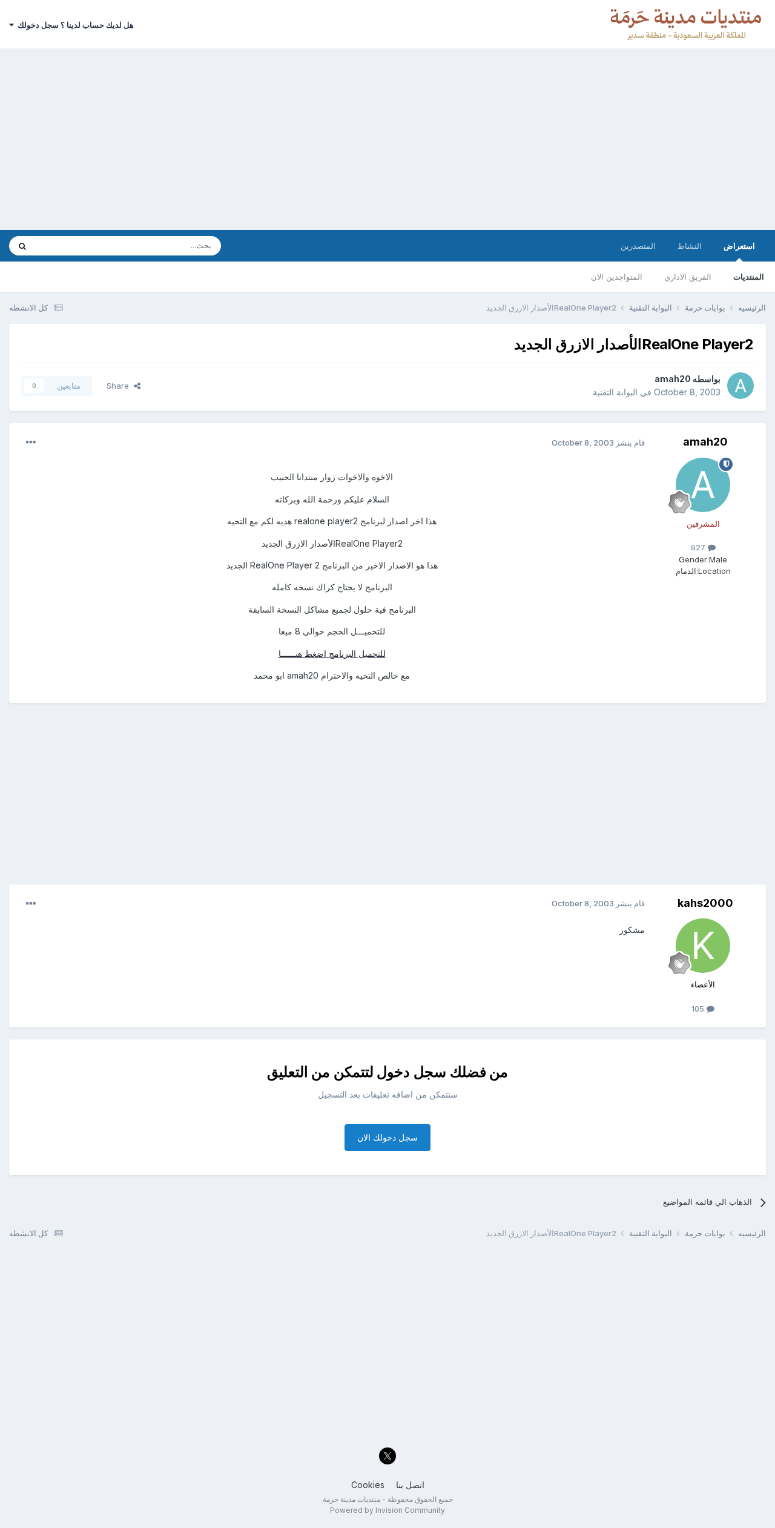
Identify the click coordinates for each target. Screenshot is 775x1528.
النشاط (690, 246)
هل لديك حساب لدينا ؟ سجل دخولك (74, 25)
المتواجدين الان (616, 277)
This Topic (71, 245)
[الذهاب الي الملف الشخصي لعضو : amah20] (740, 385)
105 (699, 1008)
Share (120, 385)
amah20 (673, 379)
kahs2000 (705, 903)
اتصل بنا (410, 1485)
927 (699, 547)
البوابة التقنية (615, 392)
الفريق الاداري (687, 277)
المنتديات (748, 277)
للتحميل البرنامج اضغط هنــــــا (332, 653)
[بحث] (22, 245)
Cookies (367, 1485)
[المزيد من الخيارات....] (31, 442)
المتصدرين (638, 246)
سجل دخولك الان (387, 1137)
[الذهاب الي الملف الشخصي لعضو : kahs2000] (703, 945)
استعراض (739, 246)
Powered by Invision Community (387, 1510)
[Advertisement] (387, 139)
